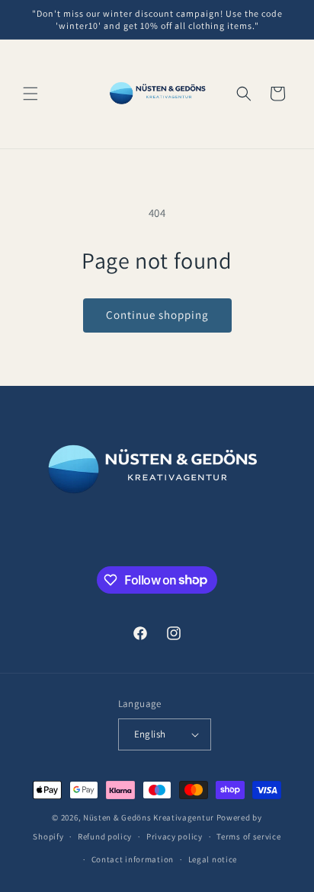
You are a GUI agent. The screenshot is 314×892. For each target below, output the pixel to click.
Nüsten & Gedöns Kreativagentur (148, 817)
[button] (30, 93)
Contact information (132, 859)
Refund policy (105, 836)
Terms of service (248, 836)
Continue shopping (157, 314)
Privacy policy (174, 836)
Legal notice (212, 859)
